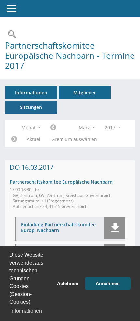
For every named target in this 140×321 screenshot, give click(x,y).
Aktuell (34, 139)
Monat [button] (29, 127)
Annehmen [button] (108, 283)
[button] (114, 228)
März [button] (85, 127)
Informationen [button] (26, 310)
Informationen (31, 92)
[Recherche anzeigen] (10, 34)
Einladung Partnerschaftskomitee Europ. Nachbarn (58, 227)
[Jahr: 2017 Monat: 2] (53, 128)
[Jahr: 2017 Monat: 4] (14, 139)
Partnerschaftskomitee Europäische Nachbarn (61, 182)
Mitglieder (84, 92)
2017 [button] (111, 127)
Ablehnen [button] (67, 283)
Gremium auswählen (74, 139)
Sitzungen (31, 107)
